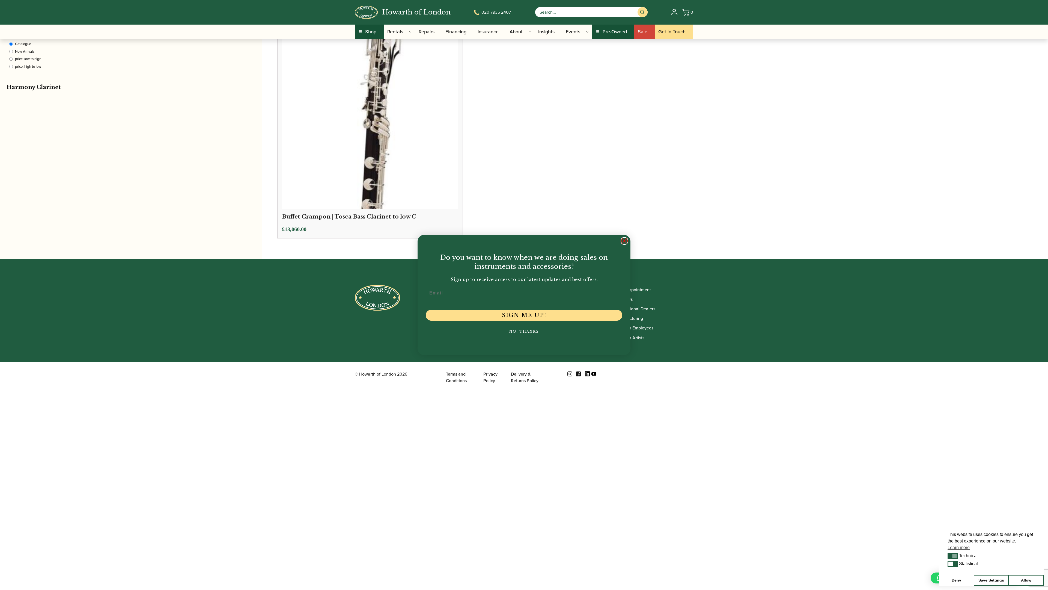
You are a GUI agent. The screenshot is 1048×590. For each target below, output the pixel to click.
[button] (953, 556)
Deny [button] (956, 580)
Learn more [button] (959, 547)
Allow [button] (1026, 580)
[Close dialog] (624, 241)
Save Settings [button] (991, 580)
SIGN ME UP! (524, 315)
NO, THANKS (524, 331)
